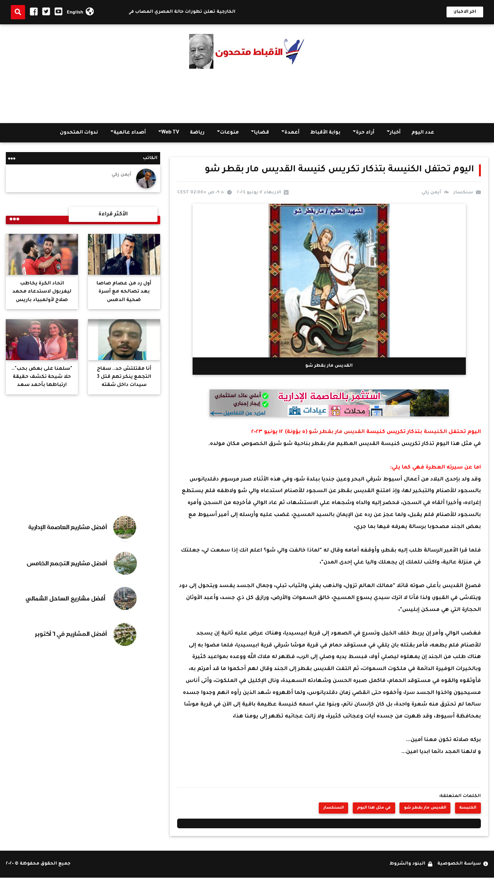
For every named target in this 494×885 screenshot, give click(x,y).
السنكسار (333, 808)
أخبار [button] (395, 132)
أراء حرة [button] (365, 132)
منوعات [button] (229, 132)
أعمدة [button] (291, 132)
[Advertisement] (247, 96)
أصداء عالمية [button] (129, 132)
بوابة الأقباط (325, 132)
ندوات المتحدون (79, 132)
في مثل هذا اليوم (374, 808)
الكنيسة (434, 432)
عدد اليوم (422, 132)
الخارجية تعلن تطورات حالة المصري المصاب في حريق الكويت (179, 12)
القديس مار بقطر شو (337, 432)
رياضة (197, 132)
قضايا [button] (261, 132)
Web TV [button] (170, 132)
